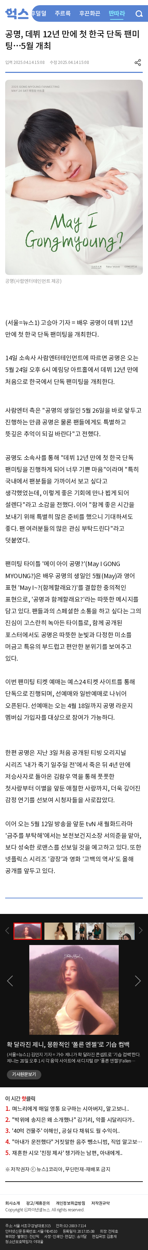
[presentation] (7, 930)
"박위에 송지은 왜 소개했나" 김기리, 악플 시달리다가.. (70, 1119)
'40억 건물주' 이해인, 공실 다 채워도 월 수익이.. (62, 1130)
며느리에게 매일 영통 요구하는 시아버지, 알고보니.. (67, 1108)
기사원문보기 (24, 1074)
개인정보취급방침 (70, 1203)
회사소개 (12, 1203)
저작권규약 (100, 1203)
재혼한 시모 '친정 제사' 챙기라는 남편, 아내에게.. (64, 1152)
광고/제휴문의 (38, 1203)
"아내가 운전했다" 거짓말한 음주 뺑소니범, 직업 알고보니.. (75, 1141)
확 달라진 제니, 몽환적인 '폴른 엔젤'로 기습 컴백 (68, 1045)
